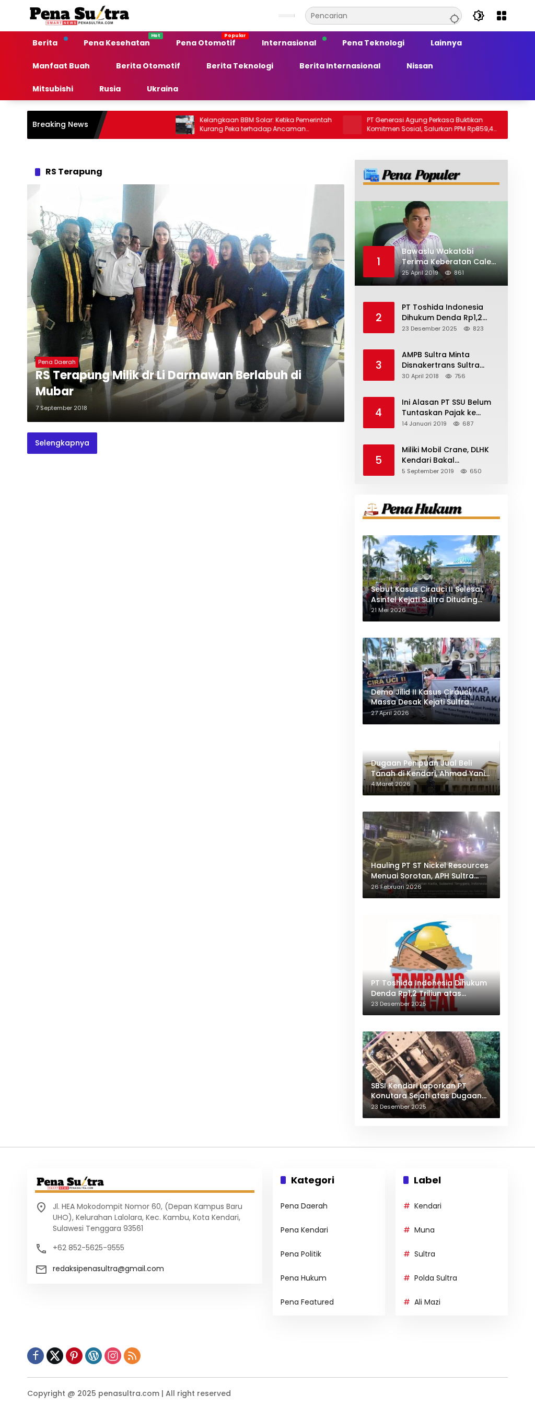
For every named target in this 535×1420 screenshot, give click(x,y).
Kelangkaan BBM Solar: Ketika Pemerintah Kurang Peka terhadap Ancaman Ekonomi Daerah (233, 125)
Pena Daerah (57, 362)
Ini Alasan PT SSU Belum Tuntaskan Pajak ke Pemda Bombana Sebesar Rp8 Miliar (446, 407)
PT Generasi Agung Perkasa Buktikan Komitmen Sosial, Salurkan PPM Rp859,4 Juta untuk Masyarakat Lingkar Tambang (397, 125)
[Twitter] (54, 1355)
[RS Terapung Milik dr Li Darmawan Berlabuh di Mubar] (185, 303)
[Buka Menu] (501, 15)
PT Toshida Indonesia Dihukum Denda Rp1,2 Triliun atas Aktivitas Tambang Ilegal (442, 312)
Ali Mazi (427, 1302)
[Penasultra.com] (79, 15)
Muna (424, 1230)
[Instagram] (112, 1355)
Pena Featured (307, 1302)
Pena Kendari (304, 1230)
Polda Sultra (435, 1278)
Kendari (427, 1206)
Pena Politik (301, 1254)
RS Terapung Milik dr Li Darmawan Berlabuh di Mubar (168, 384)
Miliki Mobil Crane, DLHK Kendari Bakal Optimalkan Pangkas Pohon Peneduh (445, 455)
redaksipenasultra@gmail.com (108, 1268)
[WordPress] (93, 1355)
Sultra (424, 1254)
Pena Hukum (304, 1278)
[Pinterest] (74, 1355)
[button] (453, 16)
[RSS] (132, 1355)
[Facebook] (35, 1355)
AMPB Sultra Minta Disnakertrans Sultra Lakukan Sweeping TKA (445, 360)
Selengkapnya (62, 443)
